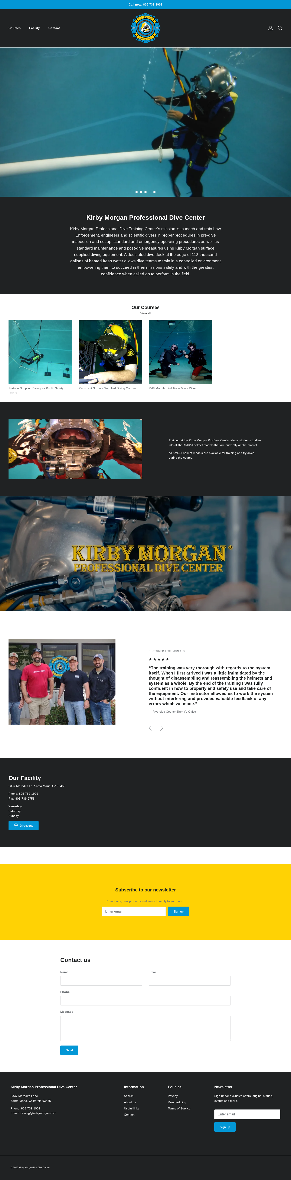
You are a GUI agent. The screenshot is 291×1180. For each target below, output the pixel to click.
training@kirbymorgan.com (38, 1113)
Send (69, 1050)
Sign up (178, 911)
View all (145, 313)
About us (130, 1102)
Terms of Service (179, 1108)
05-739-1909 (29, 793)
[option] (145, 122)
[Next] (161, 728)
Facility (34, 28)
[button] (136, 192)
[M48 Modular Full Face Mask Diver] (180, 352)
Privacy (173, 1096)
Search (129, 1096)
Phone (65, 992)
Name (64, 972)
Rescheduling (177, 1102)
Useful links (131, 1108)
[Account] (269, 28)
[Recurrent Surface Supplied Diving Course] (110, 352)
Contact (54, 28)
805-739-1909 (30, 1108)
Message (66, 1011)
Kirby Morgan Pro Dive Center (34, 1167)
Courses (15, 28)
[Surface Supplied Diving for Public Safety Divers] (40, 352)
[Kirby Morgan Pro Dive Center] (145, 28)
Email (153, 972)
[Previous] (150, 728)
